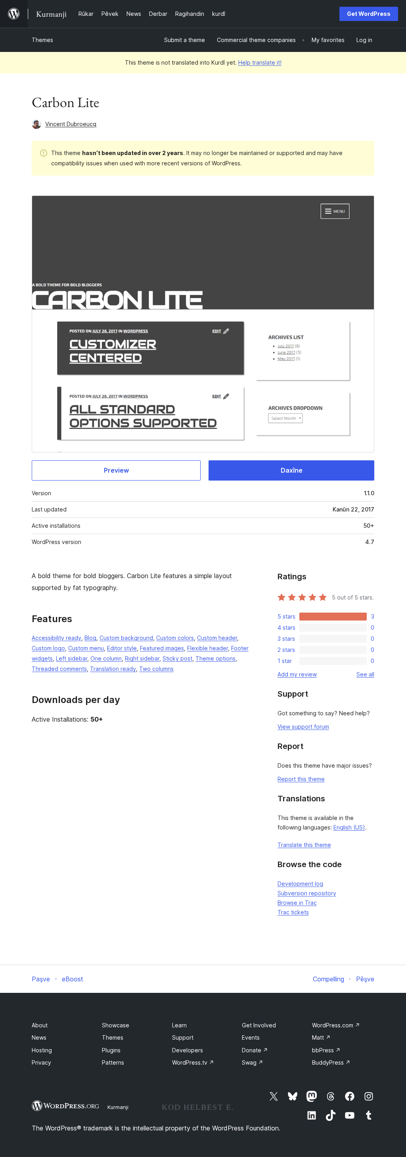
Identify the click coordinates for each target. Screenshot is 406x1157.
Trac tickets (293, 912)
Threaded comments (59, 668)
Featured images (162, 648)
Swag (252, 1062)
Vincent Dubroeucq (70, 124)
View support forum (303, 726)
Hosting (42, 1050)
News (39, 1037)
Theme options (215, 658)
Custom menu (86, 648)
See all (365, 674)
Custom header (217, 637)
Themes (42, 39)
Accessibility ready (56, 637)
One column (106, 658)
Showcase (115, 1025)
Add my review (297, 674)
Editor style (122, 648)
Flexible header (207, 648)
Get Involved (259, 1025)
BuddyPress (331, 1062)
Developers (187, 1050)
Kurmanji (117, 1107)
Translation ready (113, 668)
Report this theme (301, 779)
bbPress (326, 1050)
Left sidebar (71, 658)
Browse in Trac (297, 902)
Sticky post (177, 658)
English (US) (349, 827)
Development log (300, 883)
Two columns (156, 668)
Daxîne (292, 470)
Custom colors (175, 637)
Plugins (111, 1050)
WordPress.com (336, 1025)
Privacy (41, 1062)
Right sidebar (142, 658)
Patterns (113, 1062)
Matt (321, 1037)
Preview (116, 470)
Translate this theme (304, 844)
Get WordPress (369, 13)
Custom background (126, 637)
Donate (255, 1050)
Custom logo (48, 648)
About (40, 1025)
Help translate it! (260, 62)
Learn (179, 1025)
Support (182, 1037)
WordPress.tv (193, 1062)
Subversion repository (307, 893)
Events (251, 1037)
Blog (90, 637)
